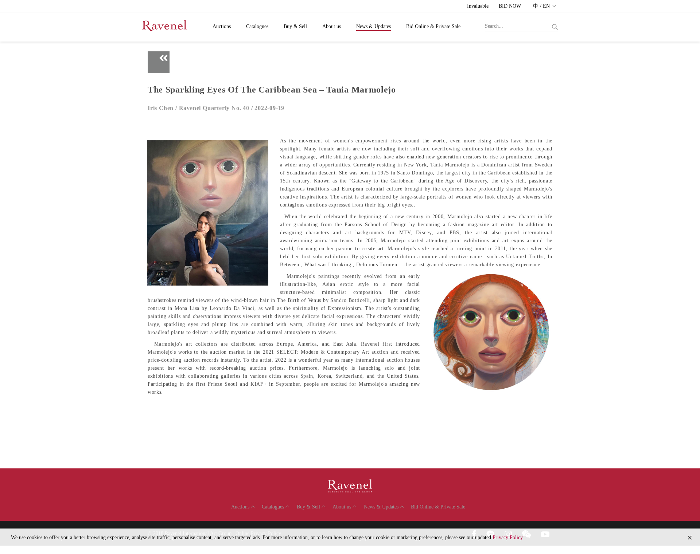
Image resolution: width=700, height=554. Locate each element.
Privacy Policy (508, 537)
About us (331, 26)
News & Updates (373, 26)
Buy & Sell (295, 26)
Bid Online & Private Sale (433, 26)
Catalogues (257, 26)
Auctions (222, 26)
